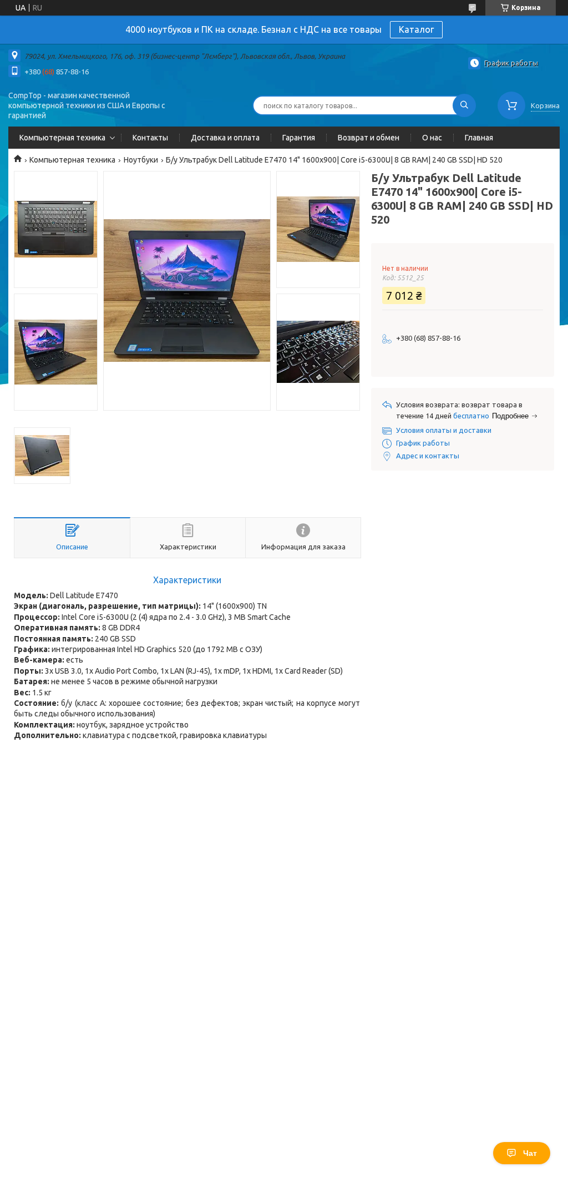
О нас (432, 138)
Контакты (150, 138)
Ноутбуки (141, 159)
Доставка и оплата (225, 138)
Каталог (416, 29)
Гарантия (298, 138)
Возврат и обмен (368, 138)
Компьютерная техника (62, 138)
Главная (479, 138)
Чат (530, 1153)
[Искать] (464, 105)
